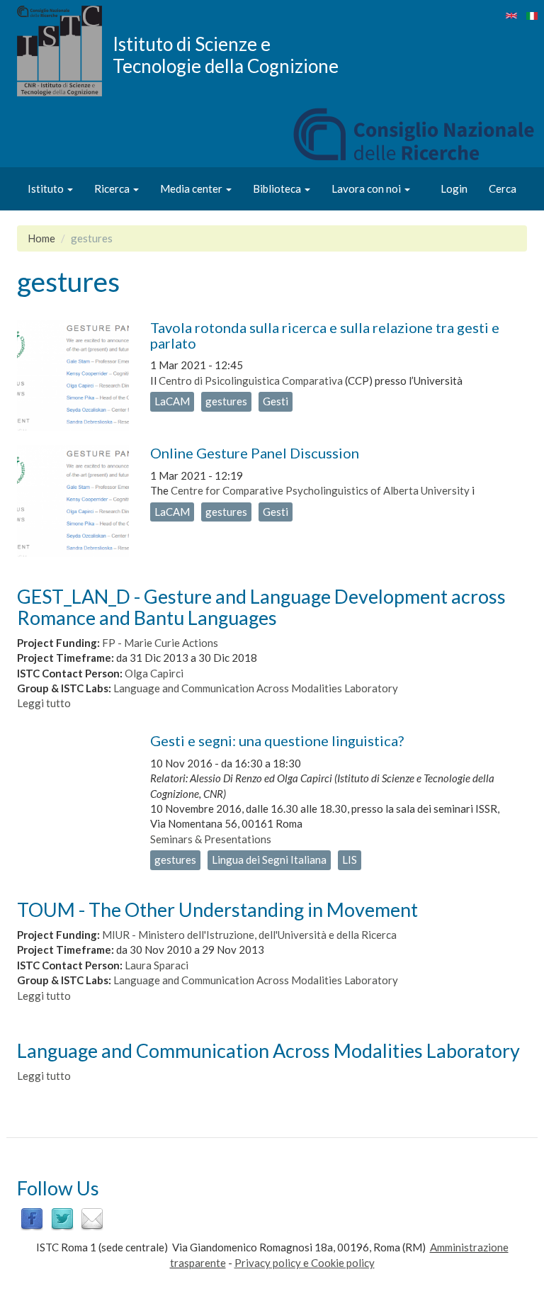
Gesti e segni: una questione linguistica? (277, 740)
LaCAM (172, 401)
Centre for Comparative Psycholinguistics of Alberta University (320, 490)
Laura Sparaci (156, 965)
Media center (192, 188)
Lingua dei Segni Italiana (269, 859)
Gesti (275, 401)
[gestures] (511, 15)
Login (454, 188)
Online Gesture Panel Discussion (254, 452)
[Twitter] (62, 1218)
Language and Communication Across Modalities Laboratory (255, 688)
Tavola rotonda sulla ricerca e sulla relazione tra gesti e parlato (324, 335)
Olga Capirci (154, 673)
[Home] (65, 51)
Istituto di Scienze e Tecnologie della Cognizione (226, 54)
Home (41, 238)
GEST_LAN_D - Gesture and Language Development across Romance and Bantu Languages (261, 607)
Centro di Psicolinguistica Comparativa (251, 380)
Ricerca (113, 188)
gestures (226, 401)
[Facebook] (32, 1218)
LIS (349, 859)
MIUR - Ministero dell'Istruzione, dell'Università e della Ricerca (249, 934)
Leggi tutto (44, 703)
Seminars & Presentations (210, 839)
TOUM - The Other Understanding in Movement (217, 909)
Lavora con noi (367, 188)
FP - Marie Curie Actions (160, 642)
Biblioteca (278, 188)
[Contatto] (92, 1218)
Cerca (502, 188)
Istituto (47, 188)
